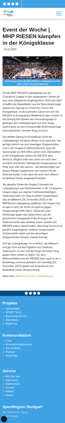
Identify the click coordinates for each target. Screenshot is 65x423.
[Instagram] (12, 4)
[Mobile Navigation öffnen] (59, 13)
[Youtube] (16, 4)
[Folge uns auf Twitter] (8, 4)
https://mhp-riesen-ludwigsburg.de (34, 276)
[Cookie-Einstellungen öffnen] (4, 419)
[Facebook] (4, 4)
